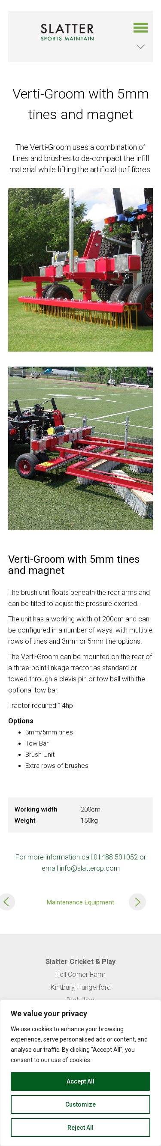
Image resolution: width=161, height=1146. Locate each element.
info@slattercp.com (90, 868)
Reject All (80, 1127)
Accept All (80, 1081)
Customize (80, 1104)
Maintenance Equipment (80, 902)
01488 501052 (116, 857)
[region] (80, 1073)
